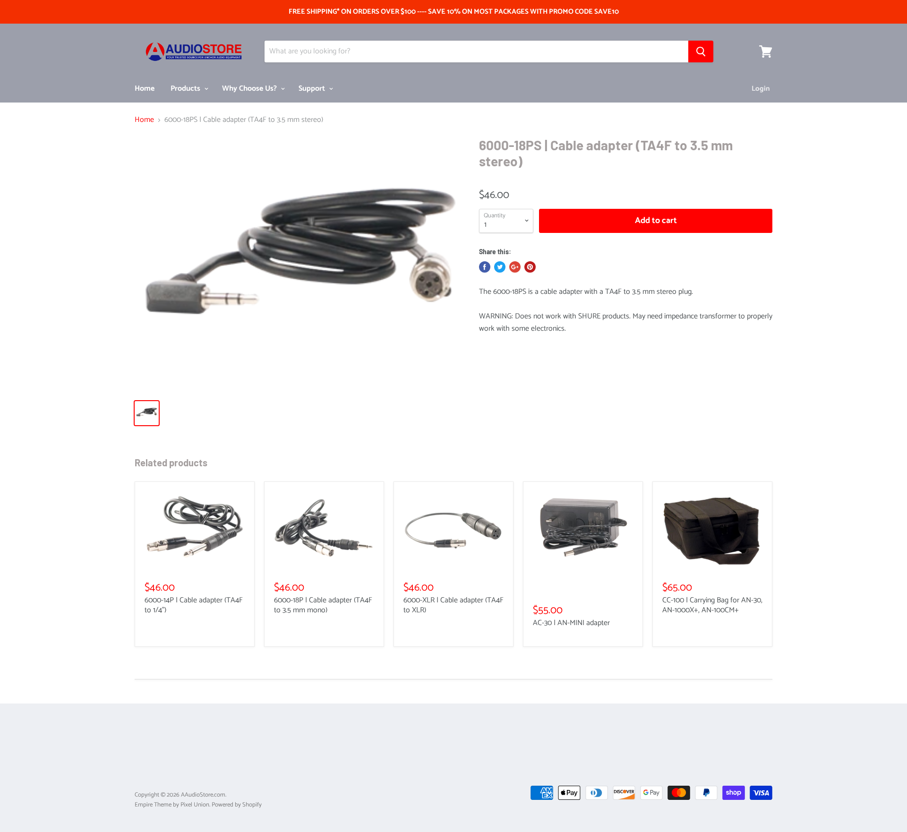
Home (144, 88)
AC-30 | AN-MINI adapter (571, 623)
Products (186, 88)
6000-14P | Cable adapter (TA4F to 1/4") (194, 605)
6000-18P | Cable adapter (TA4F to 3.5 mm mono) (323, 605)
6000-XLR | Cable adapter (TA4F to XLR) (453, 605)
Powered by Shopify (237, 805)
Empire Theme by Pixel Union (172, 805)
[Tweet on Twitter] (499, 267)
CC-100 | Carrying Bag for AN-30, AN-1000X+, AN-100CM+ (712, 605)
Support (313, 88)
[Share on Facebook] (484, 267)
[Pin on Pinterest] (530, 267)
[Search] (700, 51)
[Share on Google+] (515, 267)
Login (761, 88)
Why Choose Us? (250, 88)
